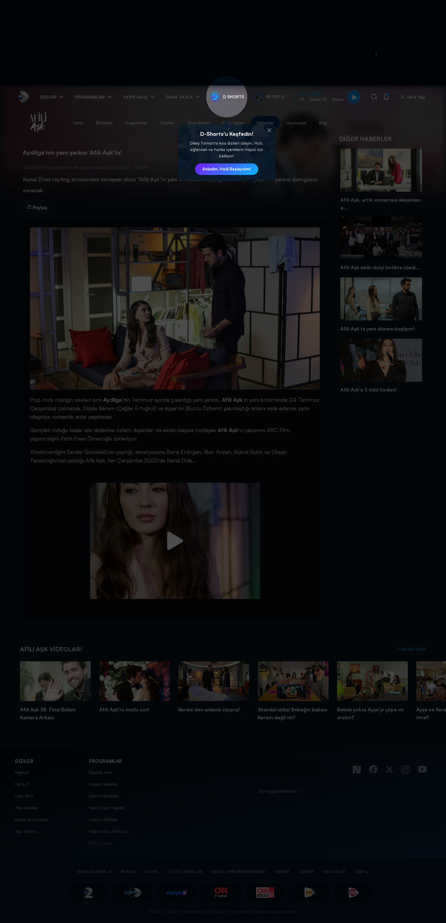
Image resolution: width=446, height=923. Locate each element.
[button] (269, 130)
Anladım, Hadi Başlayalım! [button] (226, 168)
